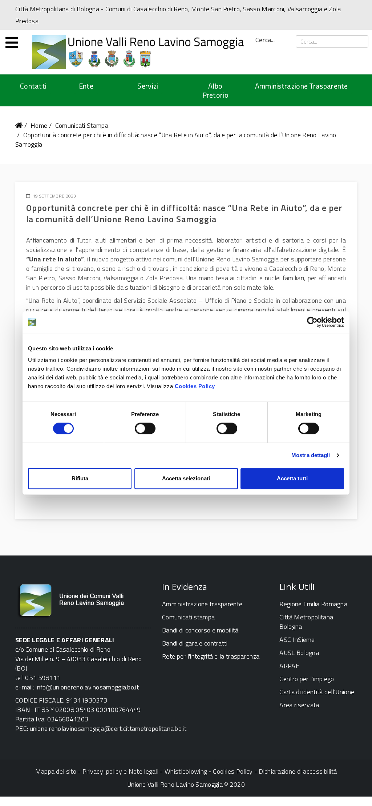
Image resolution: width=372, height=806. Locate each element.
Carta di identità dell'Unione (316, 692)
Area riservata (299, 705)
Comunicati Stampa (81, 125)
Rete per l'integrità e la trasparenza (210, 656)
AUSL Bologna (299, 653)
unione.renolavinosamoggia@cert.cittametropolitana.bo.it (108, 728)
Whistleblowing (186, 771)
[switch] (145, 428)
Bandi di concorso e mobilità (200, 630)
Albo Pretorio (215, 90)
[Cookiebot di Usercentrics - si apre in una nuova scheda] (312, 322)
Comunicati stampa (188, 617)
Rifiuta (80, 478)
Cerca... (265, 40)
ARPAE (289, 666)
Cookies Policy (195, 386)
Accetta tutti (292, 478)
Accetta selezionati (186, 478)
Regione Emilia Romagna (313, 604)
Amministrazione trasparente (202, 604)
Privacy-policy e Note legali (120, 771)
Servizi (147, 85)
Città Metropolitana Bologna (306, 621)
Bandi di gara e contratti (195, 643)
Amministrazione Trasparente (301, 85)
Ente (86, 85)
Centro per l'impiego (306, 679)
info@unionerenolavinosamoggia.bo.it (87, 687)
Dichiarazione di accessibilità (298, 771)
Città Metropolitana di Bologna (57, 9)
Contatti (33, 85)
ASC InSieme (297, 639)
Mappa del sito (55, 771)
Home (39, 125)
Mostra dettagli (310, 455)
